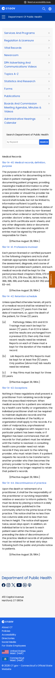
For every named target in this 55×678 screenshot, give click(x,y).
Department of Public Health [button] (15, 17)
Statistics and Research (19, 81)
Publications (12, 96)
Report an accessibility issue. (39, 2)
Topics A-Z (11, 74)
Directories (8, 638)
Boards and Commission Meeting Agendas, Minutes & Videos (22, 107)
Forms (8, 89)
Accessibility (9, 634)
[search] (44, 8)
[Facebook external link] (4, 584)
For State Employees (14, 645)
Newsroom (11, 55)
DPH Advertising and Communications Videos (20, 64)
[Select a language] (50, 8)
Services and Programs (19, 33)
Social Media (9, 642)
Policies (6, 631)
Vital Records (13, 48)
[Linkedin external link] (25, 584)
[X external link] (13, 584)
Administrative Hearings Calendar (19, 121)
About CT (7, 627)
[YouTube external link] (19, 584)
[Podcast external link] (29, 584)
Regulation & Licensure (19, 40)
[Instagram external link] (9, 584)
